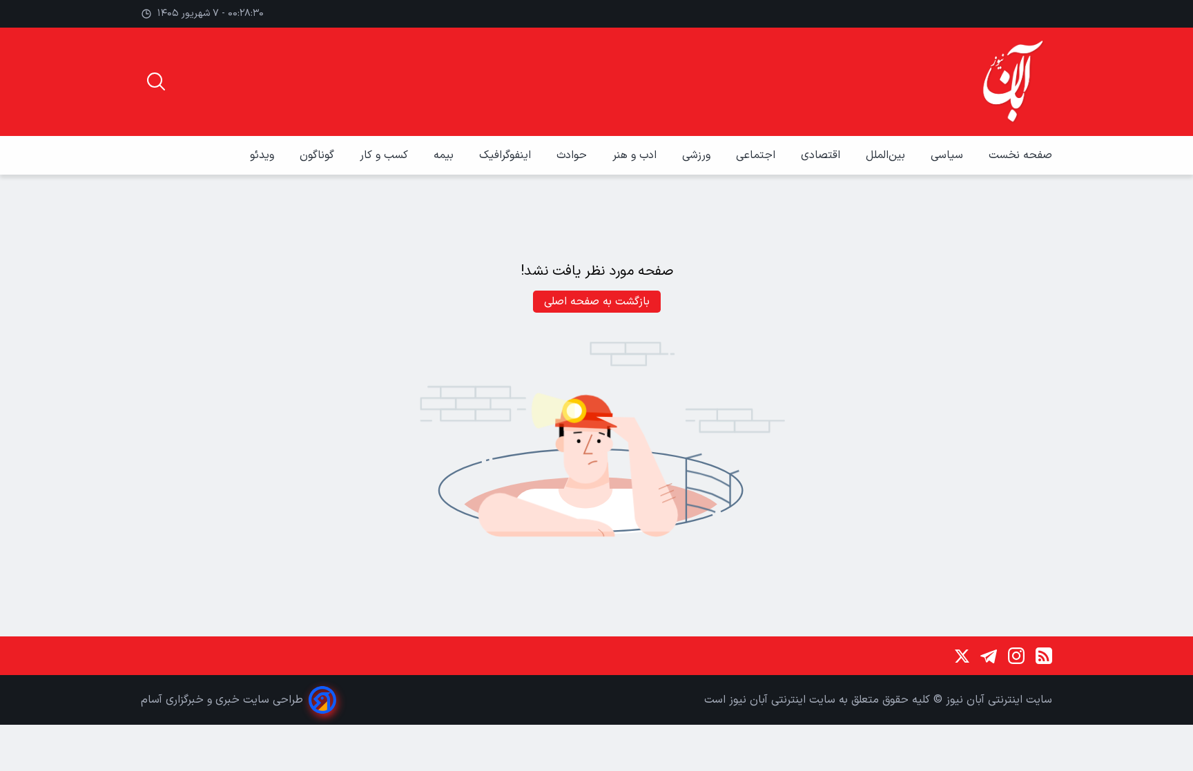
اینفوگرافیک (506, 155)
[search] (156, 81)
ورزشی (698, 155)
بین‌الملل (887, 155)
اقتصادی (822, 155)
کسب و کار (385, 155)
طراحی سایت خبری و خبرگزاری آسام (222, 700)
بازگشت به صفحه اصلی (597, 301)
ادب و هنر (636, 155)
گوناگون (319, 155)
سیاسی (949, 155)
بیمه (445, 155)
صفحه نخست (1020, 155)
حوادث (573, 155)
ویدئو (264, 155)
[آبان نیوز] (1013, 82)
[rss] (1044, 655)
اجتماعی (757, 155)
